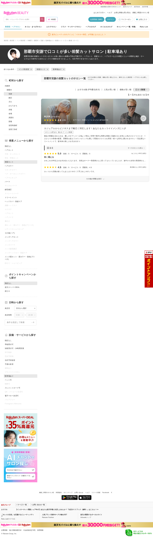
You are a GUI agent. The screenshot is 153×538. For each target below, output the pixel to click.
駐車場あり (49, 40)
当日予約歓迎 (10, 360)
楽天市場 (145, 7)
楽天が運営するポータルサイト (91, 515)
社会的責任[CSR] (29, 530)
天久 (10, 102)
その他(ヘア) (10, 233)
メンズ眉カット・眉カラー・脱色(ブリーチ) (20, 258)
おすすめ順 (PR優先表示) (88, 90)
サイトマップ (68, 492)
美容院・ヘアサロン (13, 27)
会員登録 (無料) (96, 19)
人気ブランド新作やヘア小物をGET (54, 515)
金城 (10, 114)
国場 (10, 121)
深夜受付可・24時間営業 (14, 348)
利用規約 (59, 492)
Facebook (105, 492)
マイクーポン (126, 19)
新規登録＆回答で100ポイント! (111, 7)
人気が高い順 (110, 90)
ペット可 (8, 380)
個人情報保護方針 (15, 530)
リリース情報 (96, 492)
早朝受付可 (9, 344)
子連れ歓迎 (9, 364)
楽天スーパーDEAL (12, 287)
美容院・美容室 (9, 40)
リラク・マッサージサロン (71, 27)
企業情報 (4, 530)
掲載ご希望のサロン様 (140, 13)
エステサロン (51, 27)
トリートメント (11, 197)
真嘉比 (11, 117)
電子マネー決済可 (12, 396)
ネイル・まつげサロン (33, 27)
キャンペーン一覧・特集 (126, 27)
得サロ (7, 291)
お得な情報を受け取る (122, 13)
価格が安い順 (125, 90)
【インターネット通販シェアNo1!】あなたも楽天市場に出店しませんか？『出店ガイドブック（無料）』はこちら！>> (57, 509)
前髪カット (59, 40)
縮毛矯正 (8, 190)
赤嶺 (10, 110)
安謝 (42, 40)
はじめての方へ (99, 13)
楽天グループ (127, 7)
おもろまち (13, 106)
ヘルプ (109, 13)
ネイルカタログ (106, 27)
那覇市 (36, 40)
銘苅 (10, 98)
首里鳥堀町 (13, 125)
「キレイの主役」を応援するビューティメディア (17, 515)
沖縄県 (29, 40)
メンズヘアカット (12, 237)
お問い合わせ (78, 492)
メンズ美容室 (20, 40)
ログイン (110, 19)
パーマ (7, 182)
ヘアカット (9, 150)
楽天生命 (137, 7)
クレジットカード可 (12, 388)
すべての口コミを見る (135, 148)
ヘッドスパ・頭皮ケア (13, 201)
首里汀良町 (13, 129)
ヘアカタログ (91, 27)
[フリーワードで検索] (42, 19)
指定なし (8, 146)
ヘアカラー (9, 166)
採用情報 (40, 530)
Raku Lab (144, 27)
